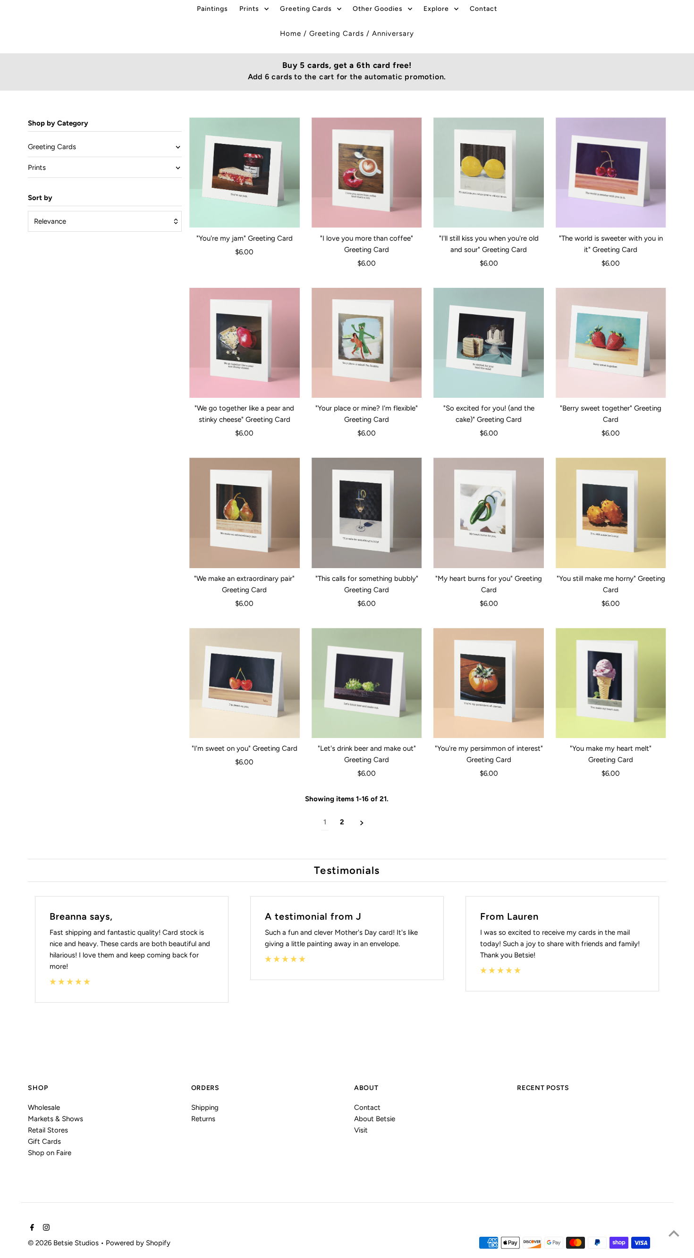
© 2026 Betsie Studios (64, 1243)
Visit (361, 1129)
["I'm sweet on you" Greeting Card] (244, 683)
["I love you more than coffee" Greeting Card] (367, 172)
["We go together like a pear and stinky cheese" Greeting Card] (244, 343)
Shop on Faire (49, 1152)
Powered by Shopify (138, 1243)
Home (290, 33)
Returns (203, 1118)
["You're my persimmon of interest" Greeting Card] (488, 683)
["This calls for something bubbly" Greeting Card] (367, 513)
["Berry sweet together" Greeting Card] (611, 343)
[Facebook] (31, 1228)
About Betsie (374, 1118)
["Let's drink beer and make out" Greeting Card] (367, 683)
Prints (37, 167)
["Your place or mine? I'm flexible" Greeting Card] (367, 343)
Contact (367, 1107)
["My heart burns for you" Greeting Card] (488, 513)
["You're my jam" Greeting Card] (244, 172)
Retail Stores (48, 1129)
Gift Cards (44, 1141)
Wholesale (44, 1107)
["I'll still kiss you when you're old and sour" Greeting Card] (488, 172)
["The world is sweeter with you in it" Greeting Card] (611, 172)
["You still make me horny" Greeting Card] (611, 513)
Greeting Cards (336, 33)
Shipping (205, 1107)
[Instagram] (45, 1228)
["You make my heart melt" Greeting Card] (611, 683)
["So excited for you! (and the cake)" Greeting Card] (488, 343)
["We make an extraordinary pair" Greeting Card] (244, 513)
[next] (361, 822)
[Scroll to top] (674, 1233)
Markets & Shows (55, 1118)
